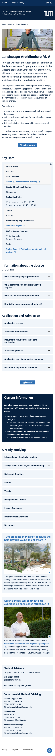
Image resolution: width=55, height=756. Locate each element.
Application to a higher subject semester (23, 359)
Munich (9, 182)
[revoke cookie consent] (49, 750)
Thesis (7, 491)
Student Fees (11, 249)
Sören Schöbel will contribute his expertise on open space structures (25, 602)
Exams (7, 482)
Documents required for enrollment (21, 367)
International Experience (16, 516)
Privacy (4, 750)
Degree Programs (22, 24)
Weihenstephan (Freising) (26, 182)
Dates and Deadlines (14, 474)
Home (4, 24)
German (9, 225)
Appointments (10, 685)
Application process (13, 323)
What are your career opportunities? (21, 295)
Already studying (27, 145)
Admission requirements (16, 331)
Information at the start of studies (20, 457)
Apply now (26, 382)
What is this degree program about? (21, 276)
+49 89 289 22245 (11, 677)
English (19, 225)
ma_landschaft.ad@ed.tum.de (19, 707)
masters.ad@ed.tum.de (16, 720)
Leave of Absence (13, 508)
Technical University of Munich (13, 14)
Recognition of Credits (15, 499)
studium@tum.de (13, 680)
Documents (9, 525)
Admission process (13, 350)
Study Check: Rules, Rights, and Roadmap (24, 465)
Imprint (15, 750)
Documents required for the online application (20, 341)
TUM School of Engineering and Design (16, 12)
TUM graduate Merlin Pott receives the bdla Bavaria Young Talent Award (27, 538)
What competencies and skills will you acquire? (22, 286)
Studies (11, 24)
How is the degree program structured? (23, 304)
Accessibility (28, 750)
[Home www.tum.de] (48, 13)
